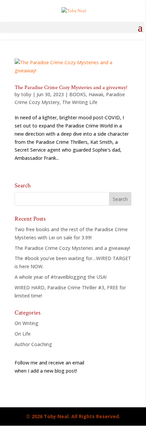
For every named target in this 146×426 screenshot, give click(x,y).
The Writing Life (79, 102)
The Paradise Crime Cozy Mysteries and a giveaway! (71, 87)
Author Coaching (33, 344)
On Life (23, 333)
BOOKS (77, 94)
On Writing (26, 323)
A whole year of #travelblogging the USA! (61, 277)
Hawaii (96, 94)
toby (26, 94)
